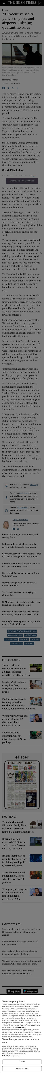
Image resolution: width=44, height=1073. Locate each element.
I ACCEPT (22, 1062)
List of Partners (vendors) (11, 1056)
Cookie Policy (21, 1027)
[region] (22, 1033)
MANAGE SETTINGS (22, 1069)
